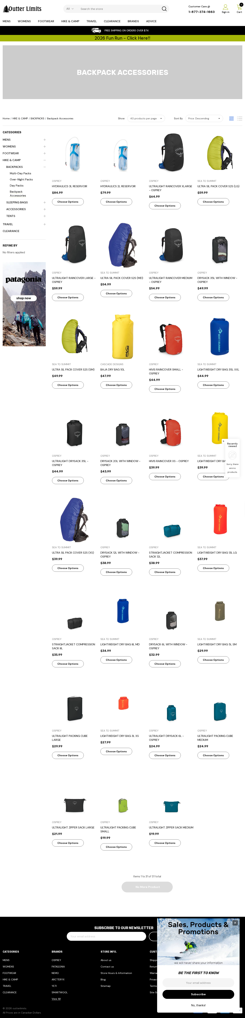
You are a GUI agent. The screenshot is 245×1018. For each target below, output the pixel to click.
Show (121, 118)
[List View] (239, 118)
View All (56, 998)
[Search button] (164, 9)
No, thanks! (198, 1005)
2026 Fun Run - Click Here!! (122, 38)
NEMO (55, 973)
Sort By (178, 118)
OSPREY (56, 960)
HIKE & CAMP (10, 979)
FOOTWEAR (9, 973)
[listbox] (204, 118)
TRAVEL (7, 986)
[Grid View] (231, 118)
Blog (103, 979)
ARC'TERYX (58, 979)
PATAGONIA (58, 966)
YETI (54, 986)
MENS (6, 960)
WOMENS (8, 966)
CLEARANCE (10, 992)
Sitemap (106, 986)
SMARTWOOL (60, 992)
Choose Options (67, 201)
